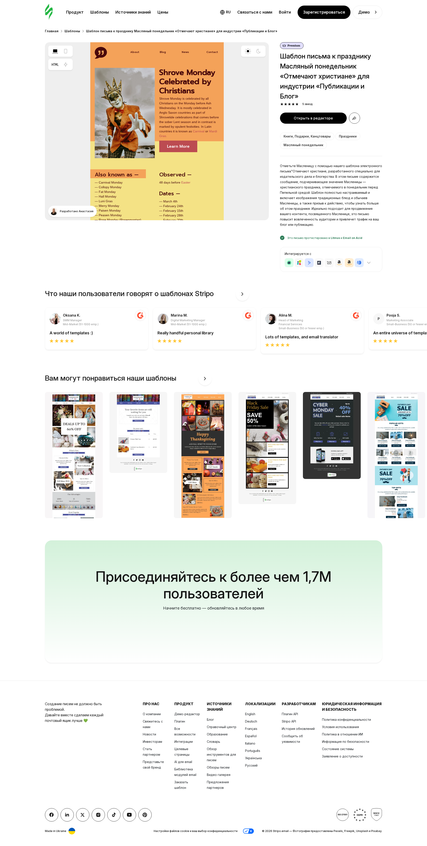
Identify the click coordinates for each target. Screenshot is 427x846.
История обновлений (298, 729)
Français (251, 729)
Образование (217, 734)
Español (251, 736)
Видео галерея (218, 775)
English (250, 714)
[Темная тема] (258, 51)
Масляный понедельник (303, 145)
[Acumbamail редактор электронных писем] (329, 262)
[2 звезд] (286, 104)
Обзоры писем (218, 767)
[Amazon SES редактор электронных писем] (349, 262)
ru (228, 12)
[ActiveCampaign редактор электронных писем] (309, 262)
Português (252, 751)
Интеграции (183, 741)
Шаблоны (99, 12)
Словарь (213, 741)
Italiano (250, 743)
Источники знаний (133, 12)
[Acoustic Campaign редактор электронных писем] (289, 262)
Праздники (348, 136)
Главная (51, 31)
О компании (152, 714)
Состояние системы (338, 749)
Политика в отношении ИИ (342, 734)
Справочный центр (221, 727)
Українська (253, 758)
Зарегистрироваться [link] (324, 12)
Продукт (75, 12)
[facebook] (51, 815)
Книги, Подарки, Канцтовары (307, 136)
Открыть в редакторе (313, 118)
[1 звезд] (282, 104)
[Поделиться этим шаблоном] (354, 118)
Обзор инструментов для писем (221, 754)
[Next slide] (242, 294)
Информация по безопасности (345, 741)
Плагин (179, 721)
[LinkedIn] (67, 815)
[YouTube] (129, 815)
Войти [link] (285, 12)
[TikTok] (114, 815)
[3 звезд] (289, 104)
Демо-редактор (187, 714)
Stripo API (289, 721)
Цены (162, 12)
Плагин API (290, 714)
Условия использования (340, 727)
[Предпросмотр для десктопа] (55, 51)
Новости (149, 734)
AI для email (183, 762)
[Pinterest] (145, 815)
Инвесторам (152, 741)
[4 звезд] (293, 104)
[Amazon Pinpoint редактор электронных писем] (339, 262)
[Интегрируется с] (369, 262)
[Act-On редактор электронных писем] (299, 262)
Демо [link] (364, 12)
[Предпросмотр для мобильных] (65, 51)
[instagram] (98, 815)
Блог (210, 719)
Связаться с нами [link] (254, 12)
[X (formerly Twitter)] (82, 815)
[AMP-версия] (65, 64)
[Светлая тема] (248, 51)
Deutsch (251, 721)
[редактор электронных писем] (49, 12)
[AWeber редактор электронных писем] (359, 262)
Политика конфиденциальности (346, 719)
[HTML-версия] (55, 64)
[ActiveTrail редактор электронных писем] (319, 262)
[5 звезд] (297, 104)
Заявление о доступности (342, 756)
